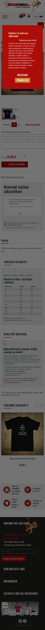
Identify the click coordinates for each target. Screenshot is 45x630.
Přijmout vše (22, 80)
